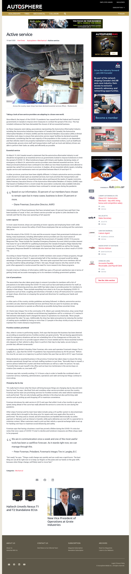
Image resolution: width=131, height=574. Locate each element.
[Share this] (45, 480)
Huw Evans (21, 40)
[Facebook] (14, 564)
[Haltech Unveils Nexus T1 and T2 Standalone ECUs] (24, 496)
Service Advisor (105, 248)
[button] (124, 7)
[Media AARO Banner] (106, 181)
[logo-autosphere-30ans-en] (24, 7)
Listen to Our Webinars (106, 550)
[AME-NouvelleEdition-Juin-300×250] (106, 57)
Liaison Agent (104, 233)
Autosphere (31, 40)
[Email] (9, 564)
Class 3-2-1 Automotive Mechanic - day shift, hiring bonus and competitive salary (110, 200)
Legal (113, 563)
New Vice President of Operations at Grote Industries (61, 521)
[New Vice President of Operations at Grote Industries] (65, 502)
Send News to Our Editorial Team (47, 548)
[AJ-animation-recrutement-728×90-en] (65, 28)
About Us (9, 548)
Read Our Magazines (105, 548)
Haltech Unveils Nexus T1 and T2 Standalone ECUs (22, 508)
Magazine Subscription (75, 548)
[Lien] (107, 188)
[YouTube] (24, 564)
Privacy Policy (120, 563)
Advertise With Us (12, 550)
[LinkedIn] (19, 564)
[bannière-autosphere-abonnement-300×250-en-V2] (106, 151)
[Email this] (37, 480)
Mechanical (42, 40)
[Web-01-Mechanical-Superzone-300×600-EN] (106, 122)
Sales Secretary (105, 218)
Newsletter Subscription (75, 550)
